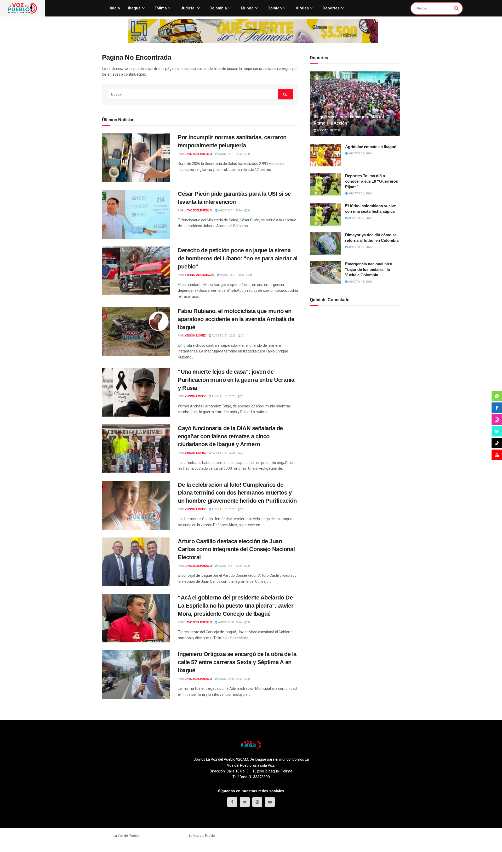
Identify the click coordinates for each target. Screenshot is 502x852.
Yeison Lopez (195, 335)
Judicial (188, 8)
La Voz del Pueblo (126, 836)
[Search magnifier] (456, 8)
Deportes (331, 8)
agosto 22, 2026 (359, 153)
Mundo (247, 8)
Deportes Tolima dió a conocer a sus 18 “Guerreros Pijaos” (371, 181)
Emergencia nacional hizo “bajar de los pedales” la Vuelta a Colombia (368, 269)
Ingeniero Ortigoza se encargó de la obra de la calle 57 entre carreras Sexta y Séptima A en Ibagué (237, 662)
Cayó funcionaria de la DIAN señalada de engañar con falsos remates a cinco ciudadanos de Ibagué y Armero (230, 436)
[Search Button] (285, 94)
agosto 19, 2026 (359, 247)
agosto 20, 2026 (359, 218)
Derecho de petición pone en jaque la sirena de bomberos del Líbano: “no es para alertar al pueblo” (238, 258)
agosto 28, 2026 (328, 130)
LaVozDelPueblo (198, 153)
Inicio (115, 8)
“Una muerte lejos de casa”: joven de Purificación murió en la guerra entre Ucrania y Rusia (236, 379)
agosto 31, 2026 (229, 154)
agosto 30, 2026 (229, 622)
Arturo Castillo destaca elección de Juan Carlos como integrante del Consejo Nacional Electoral (236, 549)
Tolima (161, 8)
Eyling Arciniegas (199, 274)
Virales (302, 8)
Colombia (218, 8)
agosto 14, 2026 (359, 281)
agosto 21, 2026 (359, 193)
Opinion (274, 8)
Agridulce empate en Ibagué (370, 146)
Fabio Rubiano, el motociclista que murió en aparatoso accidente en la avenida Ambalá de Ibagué (236, 319)
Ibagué (134, 8)
